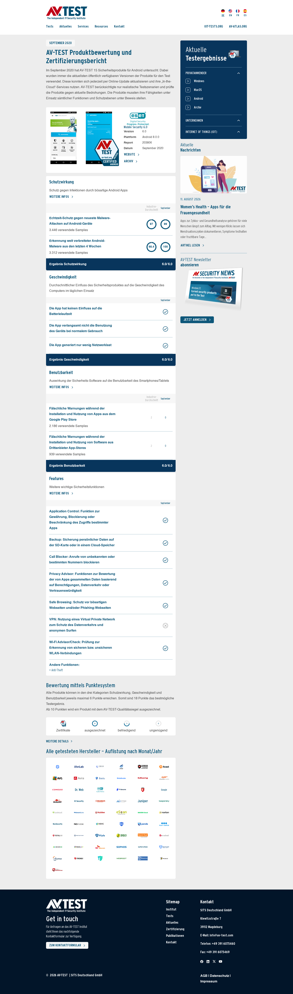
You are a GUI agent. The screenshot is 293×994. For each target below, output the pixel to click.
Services (83, 26)
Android (198, 98)
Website (129, 154)
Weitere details (57, 741)
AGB (203, 976)
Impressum (208, 981)
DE (223, 15)
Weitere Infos (59, 197)
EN (230, 15)
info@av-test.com (221, 935)
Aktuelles (65, 26)
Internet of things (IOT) (201, 132)
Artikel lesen (190, 245)
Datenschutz (219, 976)
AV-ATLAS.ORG (238, 26)
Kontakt (119, 26)
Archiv (128, 161)
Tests (49, 26)
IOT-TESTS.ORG (213, 26)
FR (237, 15)
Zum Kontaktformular (65, 945)
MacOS (198, 90)
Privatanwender (196, 73)
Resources (101, 26)
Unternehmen (194, 120)
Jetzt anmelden (195, 320)
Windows (199, 81)
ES (245, 15)
